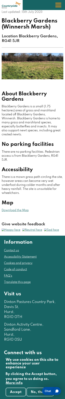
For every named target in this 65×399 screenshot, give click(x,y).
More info (14, 383)
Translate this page (17, 282)
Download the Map (15, 210)
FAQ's (8, 275)
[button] (11, 230)
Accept (16, 392)
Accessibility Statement (20, 256)
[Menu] (58, 5)
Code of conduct (15, 269)
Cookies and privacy (18, 263)
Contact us (11, 250)
